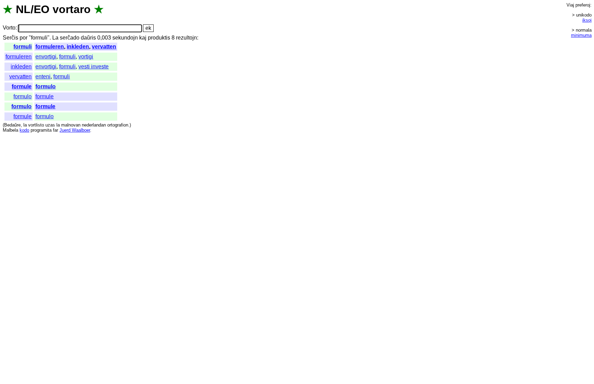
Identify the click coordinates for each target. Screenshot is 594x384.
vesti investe (93, 66)
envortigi (45, 56)
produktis (159, 38)
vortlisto (36, 125)
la (25, 125)
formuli (22, 47)
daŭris (88, 38)
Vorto (9, 28)
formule (22, 86)
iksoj (587, 20)
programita (41, 130)
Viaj (570, 5)
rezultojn (186, 38)
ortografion (117, 125)
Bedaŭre (12, 125)
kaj (142, 38)
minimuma (581, 35)
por (24, 38)
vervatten (104, 47)
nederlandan (94, 125)
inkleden (78, 47)
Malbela (10, 130)
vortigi (85, 56)
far (55, 130)
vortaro (72, 9)
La (55, 38)
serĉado (69, 38)
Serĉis (10, 38)
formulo (45, 86)
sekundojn (125, 38)
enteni (43, 76)
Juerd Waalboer (74, 130)
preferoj (582, 5)
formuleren (49, 47)
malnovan (70, 125)
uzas (50, 125)
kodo (24, 130)
